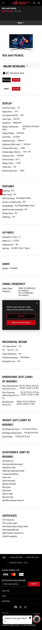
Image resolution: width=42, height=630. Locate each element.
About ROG (5, 591)
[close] (36, 303)
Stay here (21, 316)
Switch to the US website (21, 323)
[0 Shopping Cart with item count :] (38, 3)
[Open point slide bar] (1, 192)
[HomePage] (4, 557)
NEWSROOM (6, 601)
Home (4, 596)
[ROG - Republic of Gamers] (21, 3)
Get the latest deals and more (14, 580)
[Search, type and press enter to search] (34, 3)
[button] (3, 3)
